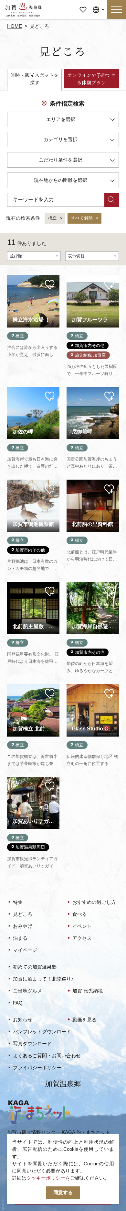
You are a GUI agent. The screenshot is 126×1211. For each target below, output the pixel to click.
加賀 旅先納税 (87, 991)
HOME (14, 26)
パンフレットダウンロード (42, 1031)
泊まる (20, 938)
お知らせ (22, 1019)
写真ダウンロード (32, 1043)
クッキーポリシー (45, 1178)
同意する (63, 1192)
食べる (79, 914)
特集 (18, 902)
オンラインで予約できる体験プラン (91, 78)
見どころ (22, 914)
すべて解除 (82, 218)
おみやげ (22, 926)
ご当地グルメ (27, 991)
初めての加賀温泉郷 (35, 967)
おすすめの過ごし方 (94, 902)
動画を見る (84, 1019)
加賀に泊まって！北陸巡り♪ (43, 979)
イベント (82, 926)
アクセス (82, 938)
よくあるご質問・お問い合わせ (47, 1055)
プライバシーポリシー (37, 1067)
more (12, 277)
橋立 (52, 218)
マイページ (83, 7)
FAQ (18, 1002)
